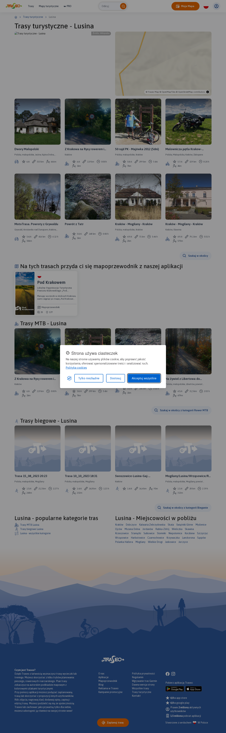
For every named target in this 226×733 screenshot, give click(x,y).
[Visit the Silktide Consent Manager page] (69, 378)
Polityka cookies (76, 367)
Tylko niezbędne (88, 378)
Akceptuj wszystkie (144, 378)
